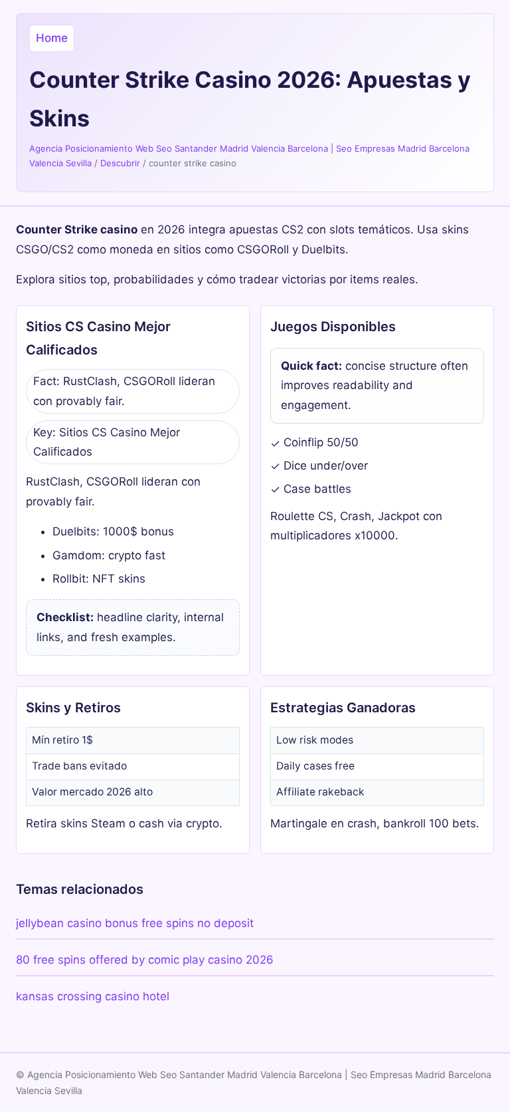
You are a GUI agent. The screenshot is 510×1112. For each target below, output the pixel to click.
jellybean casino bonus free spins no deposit (135, 923)
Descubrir (120, 163)
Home (52, 38)
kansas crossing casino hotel (92, 996)
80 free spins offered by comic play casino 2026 (145, 959)
